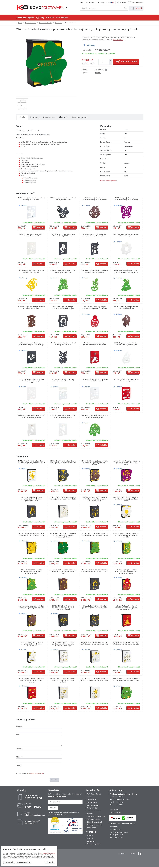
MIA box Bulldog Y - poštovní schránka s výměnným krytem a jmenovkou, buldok (94, 462)
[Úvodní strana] (42, 7)
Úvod (82, 2)
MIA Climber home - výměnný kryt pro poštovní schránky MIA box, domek (95, 235)
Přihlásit (123, 2)
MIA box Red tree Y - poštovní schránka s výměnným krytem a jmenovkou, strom (126, 607)
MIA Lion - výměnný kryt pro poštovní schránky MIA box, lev (126, 307)
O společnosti (91, 799)
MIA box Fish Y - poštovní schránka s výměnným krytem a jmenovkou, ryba (31, 534)
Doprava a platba (93, 805)
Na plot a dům (70, 23)
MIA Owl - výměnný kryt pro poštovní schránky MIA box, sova (63, 344)
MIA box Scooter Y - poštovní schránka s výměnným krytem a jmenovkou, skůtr (94, 643)
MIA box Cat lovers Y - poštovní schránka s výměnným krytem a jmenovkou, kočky (31, 499)
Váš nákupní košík (132, 8)
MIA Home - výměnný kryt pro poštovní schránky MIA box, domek (31, 307)
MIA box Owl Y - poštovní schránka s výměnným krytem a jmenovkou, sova (95, 607)
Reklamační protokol (94, 844)
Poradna (50, 17)
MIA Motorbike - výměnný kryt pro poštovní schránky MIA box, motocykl (31, 344)
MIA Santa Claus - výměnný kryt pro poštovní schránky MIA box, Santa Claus (31, 380)
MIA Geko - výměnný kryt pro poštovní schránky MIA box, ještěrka (95, 271)
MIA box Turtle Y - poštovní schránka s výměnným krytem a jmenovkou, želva (126, 679)
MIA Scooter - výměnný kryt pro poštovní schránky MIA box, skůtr (63, 380)
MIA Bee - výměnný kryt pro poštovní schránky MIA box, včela (63, 198)
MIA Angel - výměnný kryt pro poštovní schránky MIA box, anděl (31, 198)
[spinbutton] (103, 61)
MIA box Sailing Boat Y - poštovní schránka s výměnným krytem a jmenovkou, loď (31, 644)
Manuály (90, 835)
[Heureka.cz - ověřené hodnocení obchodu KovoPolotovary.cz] (55, 833)
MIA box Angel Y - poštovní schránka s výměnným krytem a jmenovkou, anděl (31, 462)
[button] (110, 60)
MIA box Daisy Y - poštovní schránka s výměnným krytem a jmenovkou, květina (126, 499)
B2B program (62, 17)
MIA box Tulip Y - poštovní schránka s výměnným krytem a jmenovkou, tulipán (94, 679)
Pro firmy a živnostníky (94, 825)
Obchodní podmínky (94, 811)
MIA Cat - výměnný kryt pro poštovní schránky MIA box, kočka (31, 235)
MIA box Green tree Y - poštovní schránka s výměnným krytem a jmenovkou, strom (31, 571)
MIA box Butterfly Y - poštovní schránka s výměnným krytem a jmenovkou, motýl (126, 462)
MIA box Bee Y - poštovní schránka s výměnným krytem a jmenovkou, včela (63, 462)
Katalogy (90, 838)
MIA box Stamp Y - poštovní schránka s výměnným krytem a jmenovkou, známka (63, 680)
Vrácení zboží (91, 827)
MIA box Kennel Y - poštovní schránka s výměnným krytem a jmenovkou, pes (94, 570)
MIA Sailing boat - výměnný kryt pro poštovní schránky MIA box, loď (126, 344)
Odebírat (53, 808)
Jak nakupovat (92, 802)
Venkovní (58, 23)
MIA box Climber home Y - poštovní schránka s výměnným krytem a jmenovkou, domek (95, 499)
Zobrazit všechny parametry (108, 180)
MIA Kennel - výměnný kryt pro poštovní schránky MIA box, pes (63, 307)
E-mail (35, 814)
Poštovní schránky (45, 23)
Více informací (118, 40)
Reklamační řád (92, 808)
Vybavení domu (30, 23)
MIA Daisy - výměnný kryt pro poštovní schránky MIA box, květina (126, 235)
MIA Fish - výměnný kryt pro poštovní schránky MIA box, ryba (31, 271)
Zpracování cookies (93, 819)
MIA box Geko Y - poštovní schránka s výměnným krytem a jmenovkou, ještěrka (126, 535)
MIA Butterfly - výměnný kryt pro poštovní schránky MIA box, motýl (126, 198)
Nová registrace (137, 2)
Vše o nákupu (91, 2)
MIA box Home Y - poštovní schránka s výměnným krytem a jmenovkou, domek (63, 571)
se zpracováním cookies (47, 853)
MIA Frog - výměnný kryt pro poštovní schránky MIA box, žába (63, 271)
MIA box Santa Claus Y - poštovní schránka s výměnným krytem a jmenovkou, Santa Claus (63, 644)
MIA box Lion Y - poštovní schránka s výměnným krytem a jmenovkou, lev (31, 607)
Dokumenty (91, 841)
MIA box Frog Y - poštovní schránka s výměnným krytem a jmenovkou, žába (95, 534)
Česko (108, 2)
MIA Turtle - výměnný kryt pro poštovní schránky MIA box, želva (94, 416)
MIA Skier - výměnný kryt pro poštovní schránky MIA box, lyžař (95, 380)
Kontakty (101, 2)
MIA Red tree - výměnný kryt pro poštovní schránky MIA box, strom (94, 344)
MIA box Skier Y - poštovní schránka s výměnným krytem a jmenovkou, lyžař (126, 643)
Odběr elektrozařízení (94, 822)
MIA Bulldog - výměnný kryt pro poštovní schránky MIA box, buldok (95, 198)
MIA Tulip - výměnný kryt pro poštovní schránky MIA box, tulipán (63, 416)
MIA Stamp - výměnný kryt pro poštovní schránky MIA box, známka (31, 416)
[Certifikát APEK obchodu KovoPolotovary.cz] (72, 833)
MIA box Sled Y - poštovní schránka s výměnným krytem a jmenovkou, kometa (31, 680)
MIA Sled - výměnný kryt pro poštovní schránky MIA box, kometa (126, 380)
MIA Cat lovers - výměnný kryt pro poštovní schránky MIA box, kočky (63, 235)
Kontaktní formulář (32, 822)
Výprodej (40, 17)
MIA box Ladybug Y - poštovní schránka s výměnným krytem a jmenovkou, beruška (126, 571)
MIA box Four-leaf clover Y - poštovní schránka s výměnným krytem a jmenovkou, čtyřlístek (63, 535)
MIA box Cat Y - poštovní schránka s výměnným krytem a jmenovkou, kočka (63, 498)
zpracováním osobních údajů (35, 773)
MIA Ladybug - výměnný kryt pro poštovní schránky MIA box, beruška (94, 307)
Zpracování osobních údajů (96, 816)
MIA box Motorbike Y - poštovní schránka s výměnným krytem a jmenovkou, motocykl (63, 607)
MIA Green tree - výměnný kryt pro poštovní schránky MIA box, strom (126, 271)
